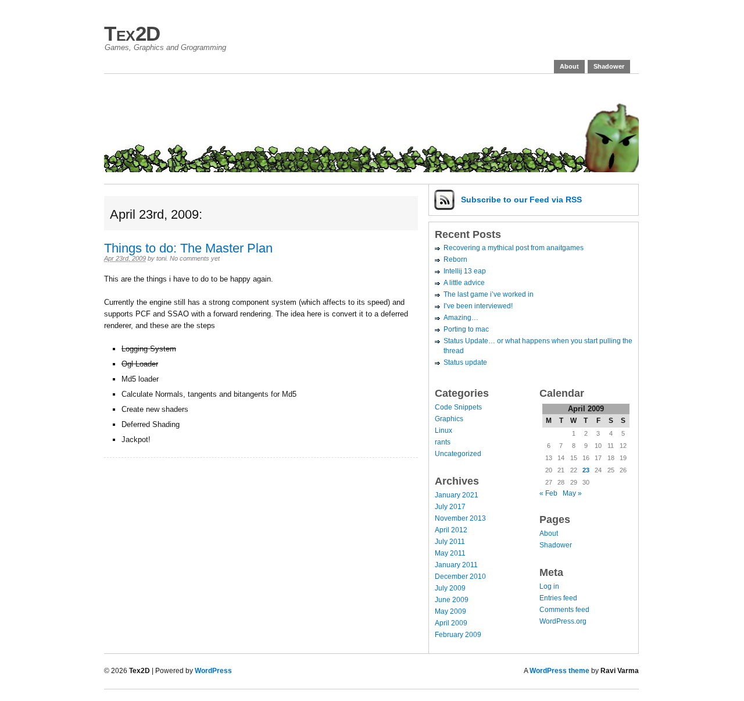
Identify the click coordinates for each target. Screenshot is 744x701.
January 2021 (456, 495)
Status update (465, 362)
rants (442, 442)
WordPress (213, 671)
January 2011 (456, 565)
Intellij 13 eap (464, 271)
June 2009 (451, 600)
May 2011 (450, 553)
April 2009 (451, 623)
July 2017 (450, 507)
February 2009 (458, 635)
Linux (443, 430)
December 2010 (460, 576)
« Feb (548, 493)
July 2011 (450, 542)
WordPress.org (562, 621)
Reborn (455, 259)
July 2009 (450, 588)
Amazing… (460, 318)
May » (572, 493)
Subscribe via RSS (521, 199)
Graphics (449, 419)
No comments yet (195, 258)
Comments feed (564, 610)
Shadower (608, 66)
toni (161, 258)
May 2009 (450, 611)
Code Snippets (458, 407)
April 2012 (451, 530)
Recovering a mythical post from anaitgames (513, 248)
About (569, 66)
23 (585, 470)
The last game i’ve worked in (488, 294)
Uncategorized (458, 454)
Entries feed (558, 598)
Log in (549, 586)
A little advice (464, 283)
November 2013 (460, 518)
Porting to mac (466, 329)
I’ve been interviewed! (478, 306)
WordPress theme (559, 671)
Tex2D (132, 33)
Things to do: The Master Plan (188, 248)
